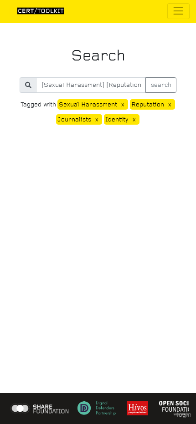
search (161, 84)
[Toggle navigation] (178, 11)
